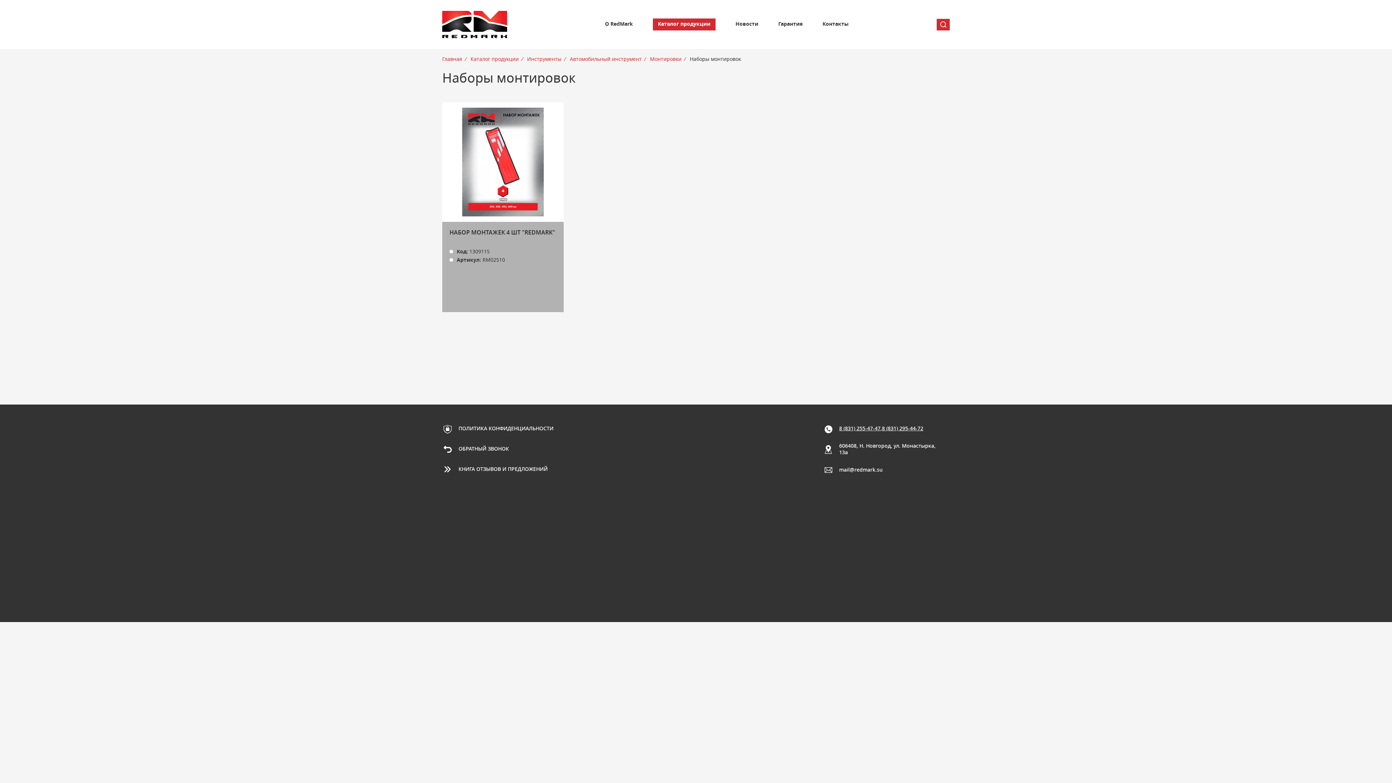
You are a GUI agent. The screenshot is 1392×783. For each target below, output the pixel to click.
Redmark (475, 24)
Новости (747, 24)
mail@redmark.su (861, 470)
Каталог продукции (684, 24)
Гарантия (790, 24)
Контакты (836, 24)
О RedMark (619, 24)
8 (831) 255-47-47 (860, 428)
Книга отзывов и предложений (503, 469)
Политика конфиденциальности (506, 428)
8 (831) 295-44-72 (902, 428)
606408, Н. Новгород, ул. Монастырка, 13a (887, 450)
